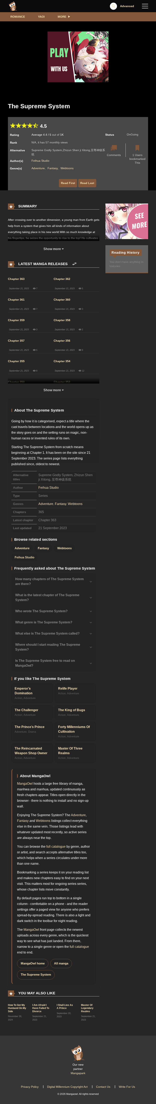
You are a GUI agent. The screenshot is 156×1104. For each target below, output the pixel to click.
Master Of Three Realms (70, 751)
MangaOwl (25, 783)
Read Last (87, 183)
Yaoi (41, 16)
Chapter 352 (62, 382)
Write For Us (127, 1086)
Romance (17, 16)
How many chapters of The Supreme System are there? (49, 581)
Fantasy (53, 168)
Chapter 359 (16, 320)
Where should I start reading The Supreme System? (47, 647)
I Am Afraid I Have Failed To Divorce (40, 1008)
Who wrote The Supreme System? (41, 611)
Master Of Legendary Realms (87, 1008)
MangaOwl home (33, 963)
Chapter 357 (16, 340)
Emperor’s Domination (23, 691)
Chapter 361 (16, 299)
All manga (61, 963)
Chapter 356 (62, 340)
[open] (145, 6)
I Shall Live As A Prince (65, 1007)
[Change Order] (74, 264)
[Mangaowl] (13, 6)
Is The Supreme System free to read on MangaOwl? (45, 663)
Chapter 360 (62, 299)
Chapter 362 (62, 279)
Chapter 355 (16, 361)
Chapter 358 (62, 320)
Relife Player (67, 688)
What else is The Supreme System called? (47, 633)
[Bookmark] (137, 148)
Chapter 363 (16, 279)
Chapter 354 (62, 361)
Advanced (127, 6)
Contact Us (103, 1086)
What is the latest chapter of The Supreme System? (47, 597)
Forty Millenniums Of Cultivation (74, 729)
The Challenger (26, 710)
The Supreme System (36, 974)
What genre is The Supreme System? (43, 622)
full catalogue (56, 846)
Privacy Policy (30, 1086)
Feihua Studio (40, 160)
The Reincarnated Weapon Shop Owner (31, 751)
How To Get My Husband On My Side (17, 1008)
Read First (68, 183)
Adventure (38, 168)
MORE (62, 16)
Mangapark (78, 1073)
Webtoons (67, 168)
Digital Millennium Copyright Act (67, 1086)
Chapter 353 (16, 382)
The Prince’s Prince (29, 727)
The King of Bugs (71, 710)
